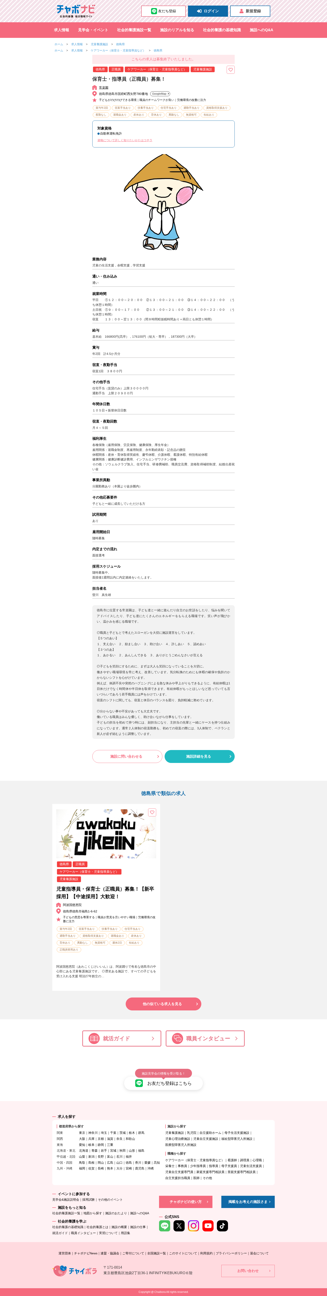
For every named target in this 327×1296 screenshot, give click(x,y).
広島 (110, 1162)
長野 (101, 1156)
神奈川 (93, 1133)
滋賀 (110, 1139)
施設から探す (177, 1126)
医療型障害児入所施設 (180, 1145)
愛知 (82, 1145)
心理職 (257, 1160)
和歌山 (130, 1139)
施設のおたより (116, 1213)
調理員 (244, 1160)
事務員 (182, 1166)
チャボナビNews (85, 1253)
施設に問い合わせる (126, 756)
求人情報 (61, 30)
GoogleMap (159, 93)
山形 (132, 1150)
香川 (138, 1162)
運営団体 (65, 1253)
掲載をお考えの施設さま (248, 1202)
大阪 (82, 1139)
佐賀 (91, 1168)
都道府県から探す (71, 1126)
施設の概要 (119, 1227)
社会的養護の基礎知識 (222, 30)
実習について (108, 1233)
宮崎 (129, 1168)
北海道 (83, 1150)
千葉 (113, 1133)
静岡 (101, 1145)
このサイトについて (183, 1253)
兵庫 (91, 1139)
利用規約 (206, 1253)
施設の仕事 (138, 1227)
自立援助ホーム (210, 1133)
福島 (141, 1150)
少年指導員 (198, 1166)
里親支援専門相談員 (242, 1172)
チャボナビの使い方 (186, 1202)
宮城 (113, 1150)
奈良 (119, 1139)
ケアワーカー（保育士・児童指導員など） (118, 50)
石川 (119, 1156)
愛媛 (147, 1162)
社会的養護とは (97, 1227)
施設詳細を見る (198, 756)
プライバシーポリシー (231, 1253)
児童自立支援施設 (205, 1139)
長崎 (101, 1168)
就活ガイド (116, 1038)
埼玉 (104, 1133)
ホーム (58, 44)
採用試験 (88, 1199)
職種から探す (177, 1153)
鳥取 (82, 1162)
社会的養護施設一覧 (134, 30)
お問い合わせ (248, 1271)
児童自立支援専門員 (179, 1172)
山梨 (82, 1156)
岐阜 (91, 1145)
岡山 (101, 1162)
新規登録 (253, 11)
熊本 (110, 1168)
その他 (207, 1178)
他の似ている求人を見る (162, 1004)
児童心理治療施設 (177, 1139)
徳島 (129, 1162)
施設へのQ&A (261, 30)
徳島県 (120, 44)
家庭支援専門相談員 (210, 1172)
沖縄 (150, 1168)
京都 (101, 1139)
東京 (82, 1133)
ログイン (211, 11)
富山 (110, 1156)
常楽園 (103, 87)
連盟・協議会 (110, 1253)
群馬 (141, 1133)
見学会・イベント (93, 30)
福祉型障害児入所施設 (236, 1139)
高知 (157, 1162)
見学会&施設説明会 (65, 1199)
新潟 (91, 1156)
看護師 (232, 1160)
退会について (259, 1253)
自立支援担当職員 (177, 1178)
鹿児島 (139, 1168)
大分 (119, 1168)
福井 (129, 1156)
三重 (110, 1145)
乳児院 (191, 1133)
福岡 (82, 1168)
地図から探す (92, 1213)
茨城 (122, 1133)
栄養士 (170, 1166)
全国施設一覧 (156, 1253)
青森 (94, 1150)
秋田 (122, 1150)
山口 (119, 1162)
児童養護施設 (99, 44)
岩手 (104, 1150)
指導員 (213, 1166)
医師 (196, 1178)
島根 (91, 1162)
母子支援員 (229, 1166)
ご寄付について (133, 1253)
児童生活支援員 (251, 1166)
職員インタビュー (208, 1038)
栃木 (132, 1133)
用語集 (125, 1233)
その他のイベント (110, 1199)
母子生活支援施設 (236, 1133)
